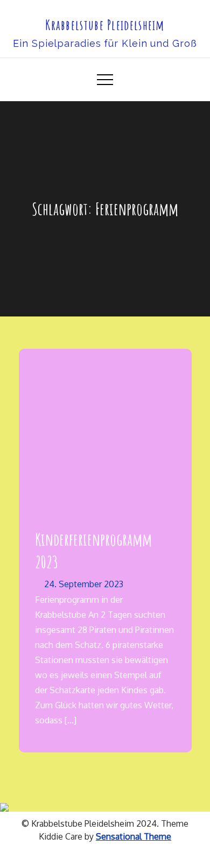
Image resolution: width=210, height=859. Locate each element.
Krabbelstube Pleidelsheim (105, 24)
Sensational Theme (133, 836)
